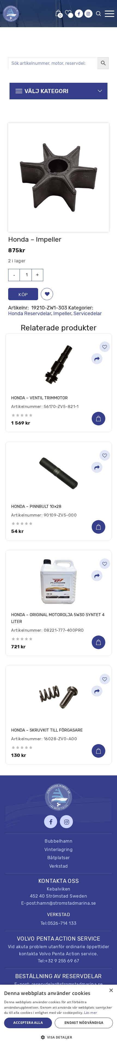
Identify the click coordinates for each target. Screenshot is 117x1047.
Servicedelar (87, 314)
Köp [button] (98, 418)
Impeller (62, 314)
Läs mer (90, 1012)
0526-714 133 (62, 923)
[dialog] (58, 1016)
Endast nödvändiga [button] (83, 1022)
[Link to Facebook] (79, 14)
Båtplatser (58, 857)
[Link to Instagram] (88, 14)
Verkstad (58, 866)
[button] (47, 294)
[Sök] (99, 15)
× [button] (111, 990)
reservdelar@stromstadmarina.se (67, 984)
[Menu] (109, 14)
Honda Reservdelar (29, 314)
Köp (23, 294)
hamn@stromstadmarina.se (66, 903)
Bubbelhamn (58, 841)
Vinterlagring (58, 849)
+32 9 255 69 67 (62, 960)
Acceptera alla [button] (28, 1022)
